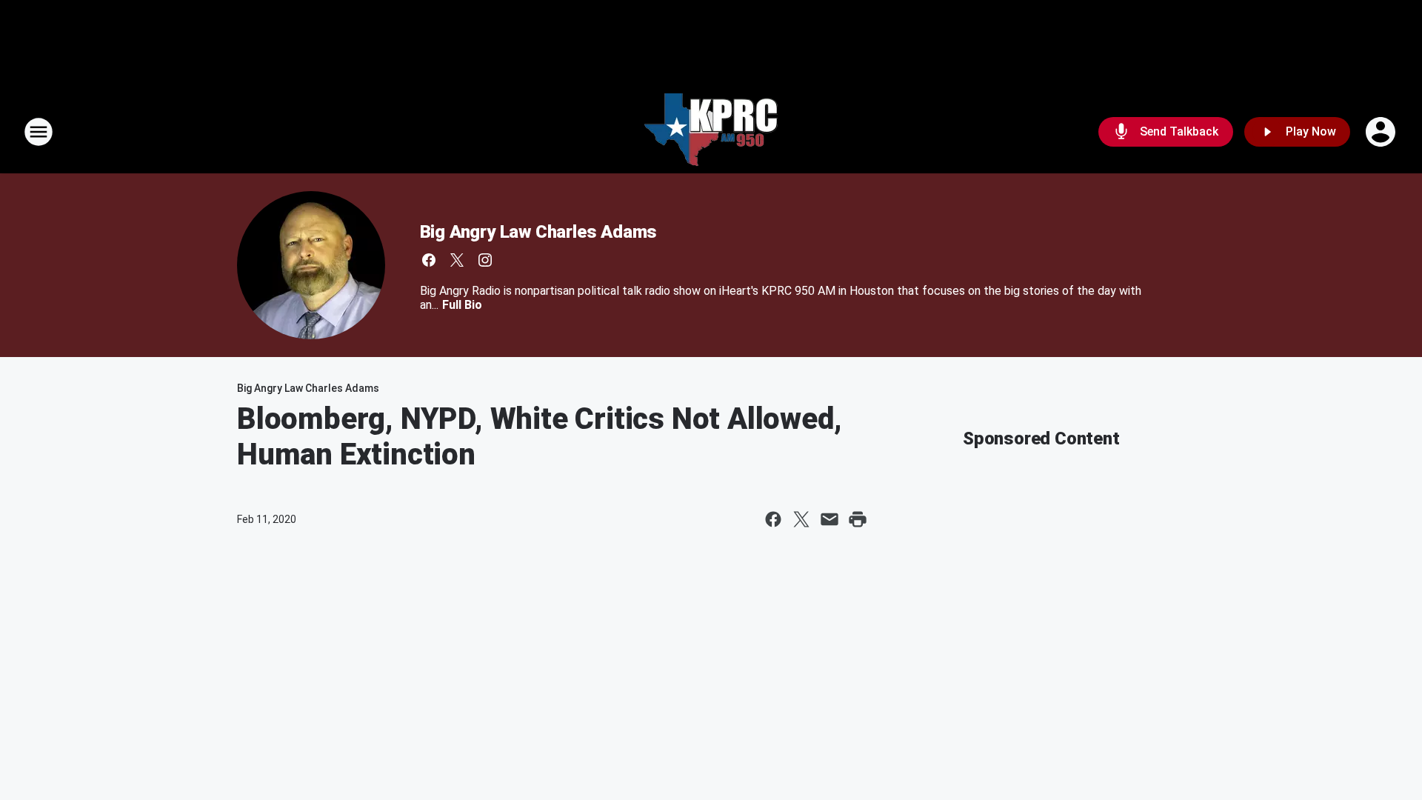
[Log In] (1382, 132)
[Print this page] (857, 519)
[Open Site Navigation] (38, 132)
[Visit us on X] (457, 260)
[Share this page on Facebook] (773, 519)
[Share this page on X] (801, 519)
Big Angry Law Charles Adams (539, 231)
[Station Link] (711, 131)
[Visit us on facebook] (429, 260)
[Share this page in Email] (829, 519)
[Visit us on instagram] (485, 260)
